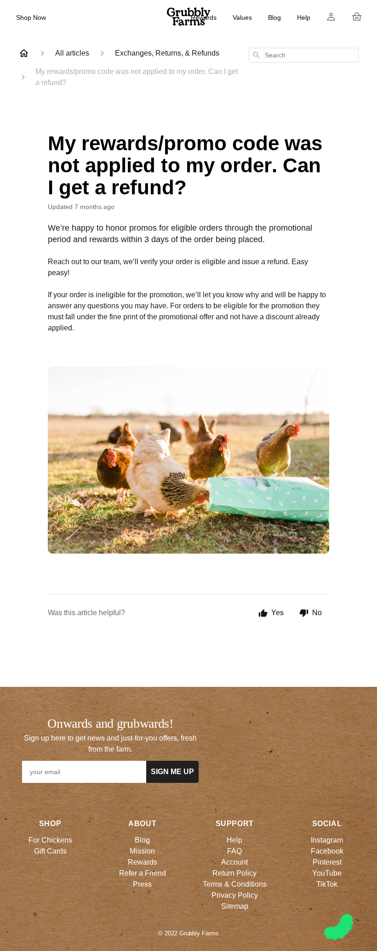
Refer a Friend (142, 873)
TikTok (326, 884)
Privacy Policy (234, 895)
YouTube (327, 873)
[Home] (23, 53)
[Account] (331, 16)
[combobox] (303, 55)
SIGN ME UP (172, 772)
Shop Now (31, 17)
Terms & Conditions (235, 884)
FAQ (234, 851)
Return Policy (234, 873)
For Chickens (50, 840)
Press (142, 884)
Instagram (327, 840)
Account (234, 862)
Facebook (327, 851)
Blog (274, 17)
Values (242, 17)
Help (303, 17)
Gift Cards (50, 851)
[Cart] (356, 16)
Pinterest (327, 862)
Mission (142, 851)
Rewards (204, 17)
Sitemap (234, 906)
